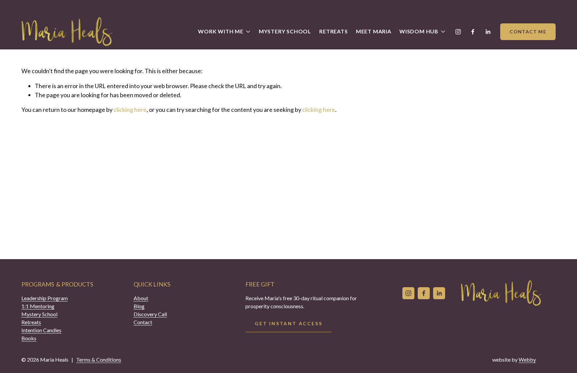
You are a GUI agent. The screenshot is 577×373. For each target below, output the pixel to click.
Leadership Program (44, 298)
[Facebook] (472, 31)
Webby (527, 359)
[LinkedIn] (488, 31)
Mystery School (285, 31)
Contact (143, 322)
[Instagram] (458, 31)
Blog (139, 306)
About (141, 298)
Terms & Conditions (98, 359)
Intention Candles (41, 330)
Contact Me (528, 31)
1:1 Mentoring (37, 306)
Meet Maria (373, 31)
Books (28, 338)
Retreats (333, 31)
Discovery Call (150, 314)
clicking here (130, 109)
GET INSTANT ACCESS (288, 323)
